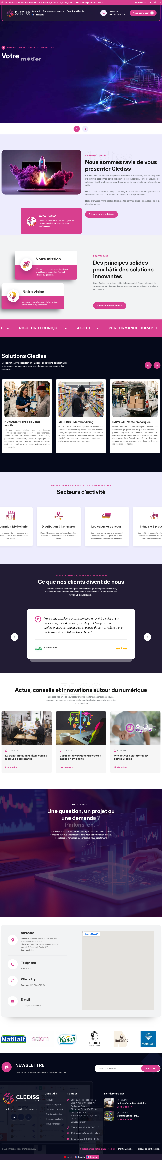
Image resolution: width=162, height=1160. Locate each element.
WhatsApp (28, 979)
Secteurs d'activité (54, 1109)
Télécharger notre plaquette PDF (98, 1149)
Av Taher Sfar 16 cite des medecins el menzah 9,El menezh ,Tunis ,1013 (38, 2)
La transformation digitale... (132, 1103)
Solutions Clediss (76, 11)
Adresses (27, 933)
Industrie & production (89, 526)
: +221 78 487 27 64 (33, 985)
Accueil (49, 1100)
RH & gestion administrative (137, 526)
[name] (150, 2)
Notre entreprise (53, 1104)
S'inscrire (150, 1068)
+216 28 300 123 (116, 14)
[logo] (18, 13)
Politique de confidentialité (148, 1149)
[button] (148, 365)
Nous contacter (53, 1123)
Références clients (54, 1119)
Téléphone (28, 963)
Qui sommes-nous (52, 11)
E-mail (25, 999)
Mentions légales (126, 1149)
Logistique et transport (40, 526)
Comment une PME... (128, 1116)
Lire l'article (123, 1107)
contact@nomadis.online (91, 2)
